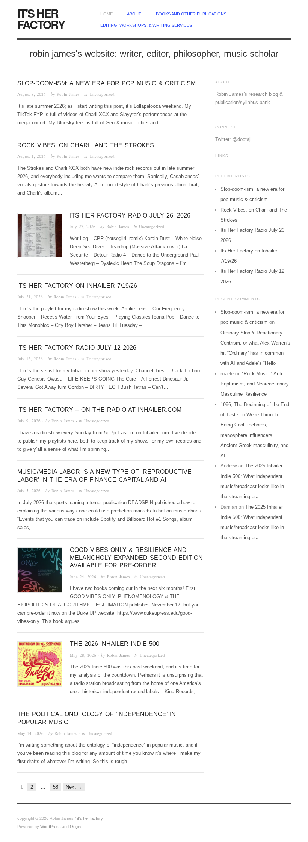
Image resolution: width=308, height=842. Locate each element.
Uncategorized (102, 94)
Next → (74, 787)
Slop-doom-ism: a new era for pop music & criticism (106, 83)
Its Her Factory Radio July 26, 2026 (130, 215)
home (106, 14)
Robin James (68, 94)
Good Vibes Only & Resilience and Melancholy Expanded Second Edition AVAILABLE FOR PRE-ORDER (136, 558)
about (134, 14)
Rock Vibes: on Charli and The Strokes (85, 145)
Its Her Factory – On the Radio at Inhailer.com (99, 410)
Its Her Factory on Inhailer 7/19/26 (77, 286)
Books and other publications (191, 14)
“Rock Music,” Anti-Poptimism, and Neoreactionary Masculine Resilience (254, 384)
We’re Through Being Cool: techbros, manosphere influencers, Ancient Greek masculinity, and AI (254, 435)
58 (55, 787)
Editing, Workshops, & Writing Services (146, 25)
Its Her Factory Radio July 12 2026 (76, 348)
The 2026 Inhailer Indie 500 (114, 644)
